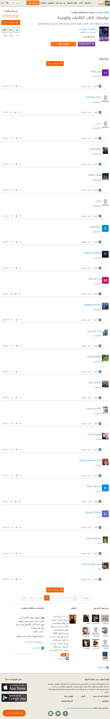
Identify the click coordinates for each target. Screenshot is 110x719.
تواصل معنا (68, 696)
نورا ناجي (88, 32)
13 (36, 598)
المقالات (43, 2)
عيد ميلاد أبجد (60, 2)
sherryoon (29, 642)
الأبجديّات (87, 2)
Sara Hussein (86, 648)
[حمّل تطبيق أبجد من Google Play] (14, 698)
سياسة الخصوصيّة (87, 708)
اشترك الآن (63, 44)
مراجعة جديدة (9, 22)
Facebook (20, 86)
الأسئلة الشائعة (67, 700)
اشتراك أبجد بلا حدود (101, 696)
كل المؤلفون (61, 658)
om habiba (105, 648)
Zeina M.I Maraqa (105, 623)
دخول (3, 3)
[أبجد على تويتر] (58, 713)
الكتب (81, 2)
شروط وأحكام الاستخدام (74, 708)
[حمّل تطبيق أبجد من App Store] (14, 687)
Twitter (16, 86)
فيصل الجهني (105, 660)
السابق (85, 598)
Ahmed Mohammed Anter (95, 623)
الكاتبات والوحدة (102, 12)
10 (52, 598)
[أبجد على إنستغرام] (50, 713)
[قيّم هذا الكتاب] (10, 16)
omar (88, 623)
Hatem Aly (86, 636)
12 (41, 598)
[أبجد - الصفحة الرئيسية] (100, 3)
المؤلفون (51, 2)
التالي (24, 598)
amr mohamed (95, 636)
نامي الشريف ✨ (95, 648)
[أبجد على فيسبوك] (65, 713)
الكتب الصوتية (72, 2)
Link (11, 86)
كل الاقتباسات (36, 648)
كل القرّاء (102, 667)
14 (30, 598)
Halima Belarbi (105, 636)
